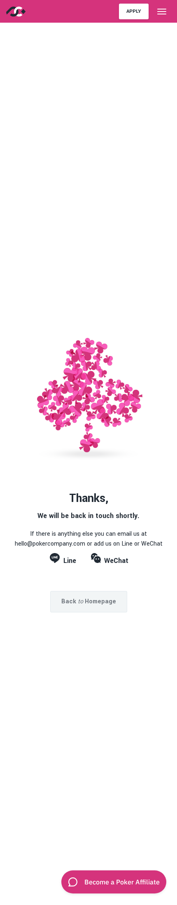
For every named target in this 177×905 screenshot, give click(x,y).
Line (69, 560)
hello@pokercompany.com (50, 543)
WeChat (116, 560)
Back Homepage (88, 601)
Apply (133, 10)
